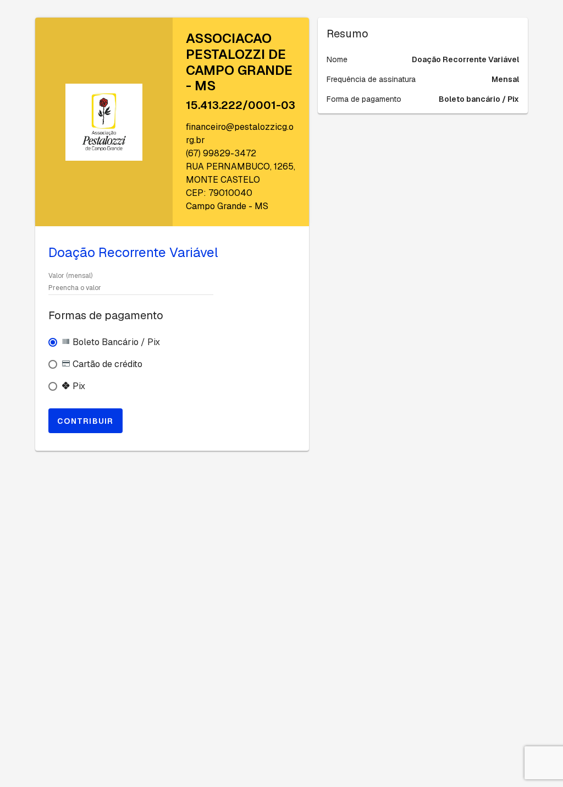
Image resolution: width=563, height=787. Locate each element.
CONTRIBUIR (85, 421)
